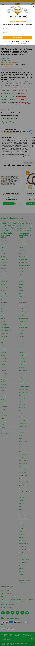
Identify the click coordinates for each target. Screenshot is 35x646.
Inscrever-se (17, 37)
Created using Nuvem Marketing (17, 43)
